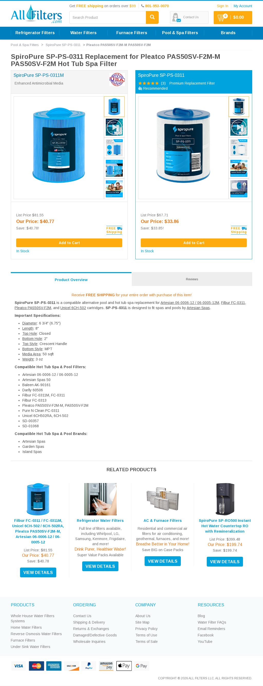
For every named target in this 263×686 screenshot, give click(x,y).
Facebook (206, 635)
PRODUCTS (22, 605)
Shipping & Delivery (89, 622)
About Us (143, 616)
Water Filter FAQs (212, 622)
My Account (243, 6)
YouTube (205, 641)
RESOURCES (211, 605)
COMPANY (145, 605)
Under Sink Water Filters (30, 647)
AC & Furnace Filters (163, 520)
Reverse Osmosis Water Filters (36, 634)
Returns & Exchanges (91, 629)
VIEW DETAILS (38, 572)
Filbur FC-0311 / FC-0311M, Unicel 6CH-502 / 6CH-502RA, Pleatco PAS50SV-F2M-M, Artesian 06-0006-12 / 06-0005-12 (38, 531)
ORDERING (84, 605)
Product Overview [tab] (71, 280)
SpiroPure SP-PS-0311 (63, 45)
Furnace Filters (23, 640)
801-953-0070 (157, 6)
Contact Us (82, 616)
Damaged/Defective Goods (95, 635)
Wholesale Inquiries (89, 641)
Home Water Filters (26, 627)
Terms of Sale (146, 641)
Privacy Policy (146, 629)
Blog (201, 616)
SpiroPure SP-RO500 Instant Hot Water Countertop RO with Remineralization (225, 525)
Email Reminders (211, 629)
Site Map (142, 622)
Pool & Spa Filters (25, 45)
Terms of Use (146, 635)
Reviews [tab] (192, 279)
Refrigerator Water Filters (100, 520)
